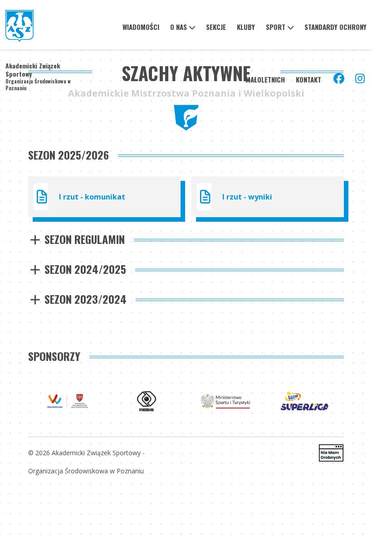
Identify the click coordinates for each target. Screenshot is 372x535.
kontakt (308, 79)
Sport (275, 27)
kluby (246, 27)
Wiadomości (140, 27)
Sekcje (216, 27)
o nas (178, 27)
